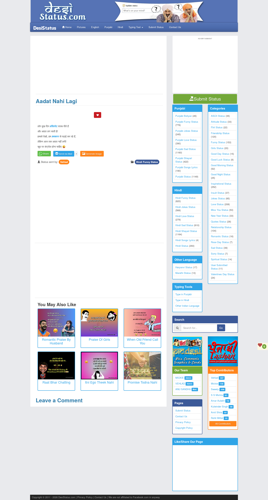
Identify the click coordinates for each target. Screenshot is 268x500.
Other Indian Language (187, 305)
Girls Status (217, 148)
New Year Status (220, 215)
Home (68, 27)
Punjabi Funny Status (186, 121)
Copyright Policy (184, 427)
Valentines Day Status (222, 274)
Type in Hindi (182, 300)
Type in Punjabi (183, 294)
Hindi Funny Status (147, 162)
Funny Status (218, 142)
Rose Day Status (220, 242)
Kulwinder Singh (219, 406)
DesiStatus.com (66, 497)
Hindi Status (181, 245)
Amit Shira (216, 412)
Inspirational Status (221, 183)
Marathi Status (183, 273)
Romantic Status (220, 236)
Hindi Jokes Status (185, 207)
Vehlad (64, 162)
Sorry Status (217, 253)
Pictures (81, 27)
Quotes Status (218, 221)
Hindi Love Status (184, 216)
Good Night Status (220, 174)
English (95, 27)
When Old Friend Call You (142, 341)
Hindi (120, 27)
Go (221, 328)
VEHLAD (180, 383)
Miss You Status (219, 210)
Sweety (215, 389)
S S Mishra (217, 395)
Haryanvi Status (183, 267)
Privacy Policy (183, 422)
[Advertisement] (99, 66)
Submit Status (156, 27)
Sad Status (217, 247)
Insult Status (217, 192)
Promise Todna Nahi (142, 382)
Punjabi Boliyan (183, 116)
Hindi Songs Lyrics (185, 240)
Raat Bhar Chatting (56, 382)
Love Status (217, 204)
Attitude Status (219, 121)
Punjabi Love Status (186, 140)
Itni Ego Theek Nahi (99, 382)
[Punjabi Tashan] (223, 351)
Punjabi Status (183, 176)
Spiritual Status (219, 259)
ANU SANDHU (183, 389)
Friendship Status (220, 133)
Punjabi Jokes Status (186, 130)
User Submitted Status (219, 266)
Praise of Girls (99, 339)
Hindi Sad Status (184, 225)
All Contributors (223, 423)
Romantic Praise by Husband (56, 341)
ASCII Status (218, 116)
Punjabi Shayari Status (183, 159)
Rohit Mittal (217, 418)
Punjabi (108, 27)
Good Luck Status (220, 159)
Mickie (214, 383)
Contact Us (175, 27)
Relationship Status (221, 227)
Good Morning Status (222, 165)
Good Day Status (220, 153)
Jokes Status (218, 198)
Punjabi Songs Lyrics (186, 167)
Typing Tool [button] (135, 27)
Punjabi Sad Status (185, 149)
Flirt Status (217, 127)
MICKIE (179, 377)
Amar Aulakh (218, 400)
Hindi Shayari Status (186, 231)
